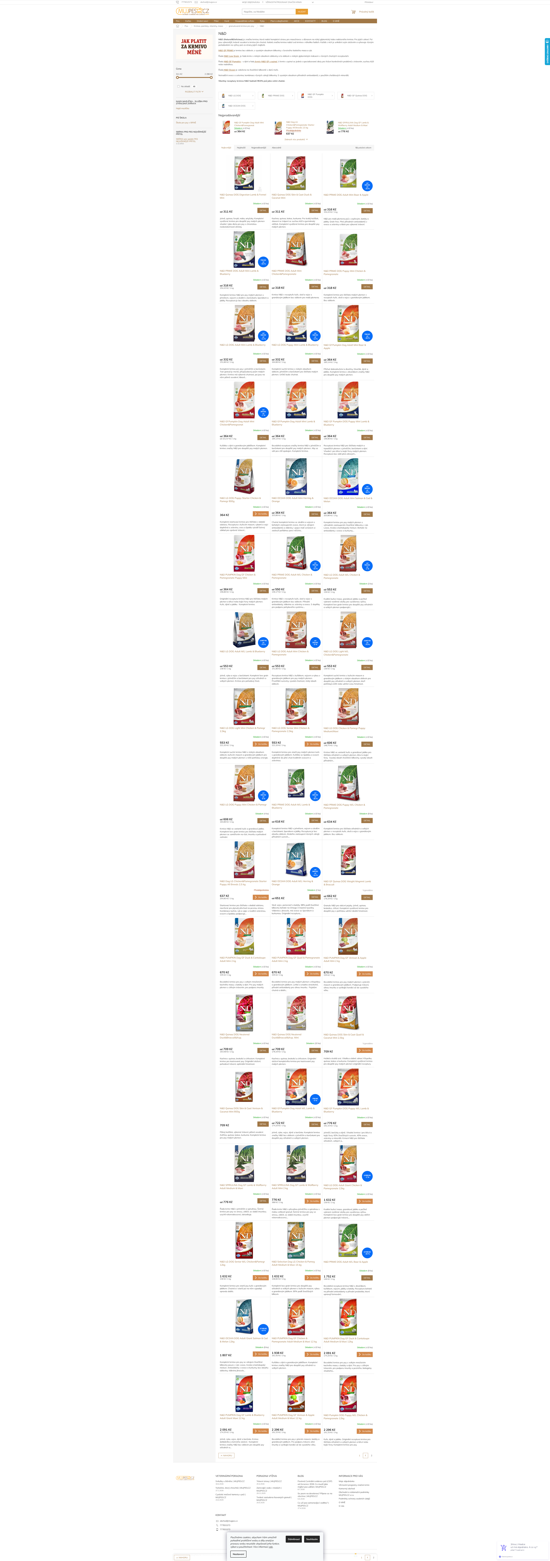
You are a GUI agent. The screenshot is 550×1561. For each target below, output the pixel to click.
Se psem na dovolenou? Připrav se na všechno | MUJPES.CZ (315, 1494)
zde (271, 1546)
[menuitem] (177, 21)
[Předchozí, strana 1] (365, 1455)
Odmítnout (294, 1539)
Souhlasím (312, 1539)
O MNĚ (342, 1502)
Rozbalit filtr (193, 91)
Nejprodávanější (258, 147)
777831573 (225, 1525)
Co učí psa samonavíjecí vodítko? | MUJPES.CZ (313, 1504)
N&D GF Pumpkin (232, 61)
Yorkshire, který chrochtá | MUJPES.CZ (233, 1488)
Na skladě (188, 86)
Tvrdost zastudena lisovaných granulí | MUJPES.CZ (274, 1498)
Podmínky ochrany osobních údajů (354, 1498)
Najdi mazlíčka (182, 108)
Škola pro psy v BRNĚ (186, 123)
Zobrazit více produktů (295, 139)
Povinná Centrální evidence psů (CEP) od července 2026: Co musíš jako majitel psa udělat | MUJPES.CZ (315, 1484)
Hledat (302, 11)
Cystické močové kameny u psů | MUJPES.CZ (231, 1495)
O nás (341, 1506)
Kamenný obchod (347, 1488)
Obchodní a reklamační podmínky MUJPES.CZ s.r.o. (354, 1493)
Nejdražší (241, 147)
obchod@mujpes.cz (229, 1521)
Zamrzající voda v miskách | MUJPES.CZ (269, 1489)
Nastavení (238, 1554)
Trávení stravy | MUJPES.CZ (269, 1481)
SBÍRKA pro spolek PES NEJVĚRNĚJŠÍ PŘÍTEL (187, 140)
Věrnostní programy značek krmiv (284, 2)
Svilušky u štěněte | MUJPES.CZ (230, 1481)
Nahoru (227, 1455)
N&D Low (228, 56)
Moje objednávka (251, 2)
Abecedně (276, 147)
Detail (263, 210)
